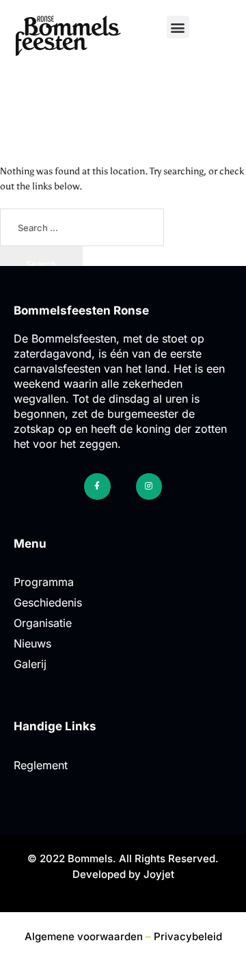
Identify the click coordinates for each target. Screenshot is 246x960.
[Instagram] (149, 486)
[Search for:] (82, 228)
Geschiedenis (48, 602)
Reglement (41, 765)
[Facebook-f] (97, 486)
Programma (44, 582)
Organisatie (43, 623)
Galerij (30, 664)
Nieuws (32, 643)
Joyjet (159, 874)
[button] (178, 27)
